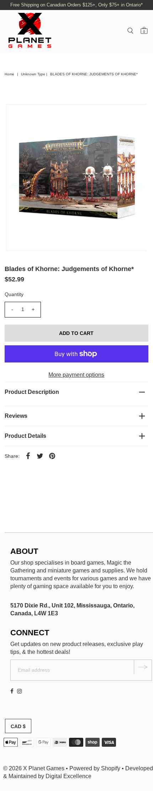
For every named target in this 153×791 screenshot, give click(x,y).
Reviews (16, 416)
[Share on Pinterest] (52, 455)
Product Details (25, 436)
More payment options (76, 375)
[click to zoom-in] (135, 116)
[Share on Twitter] (40, 455)
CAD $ (18, 726)
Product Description (32, 392)
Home (9, 74)
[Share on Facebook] (28, 455)
